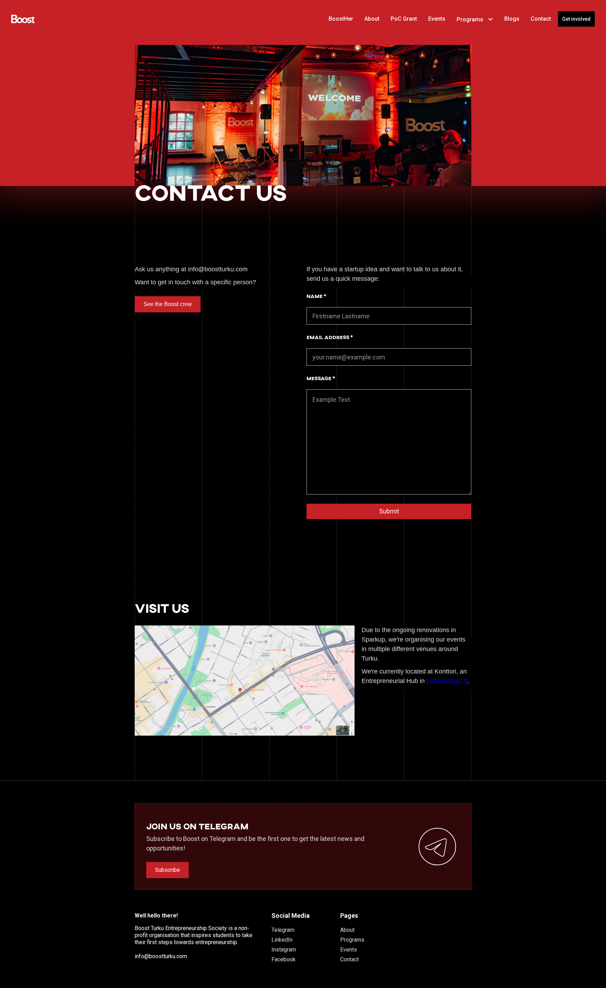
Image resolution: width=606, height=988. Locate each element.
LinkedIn (281, 939)
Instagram (283, 949)
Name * (316, 296)
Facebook (283, 959)
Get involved (576, 19)
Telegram (282, 930)
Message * (321, 378)
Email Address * (330, 337)
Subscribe (167, 870)
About (347, 930)
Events (348, 949)
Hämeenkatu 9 (446, 680)
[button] (474, 19)
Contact (349, 959)
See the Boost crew (167, 304)
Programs (352, 939)
